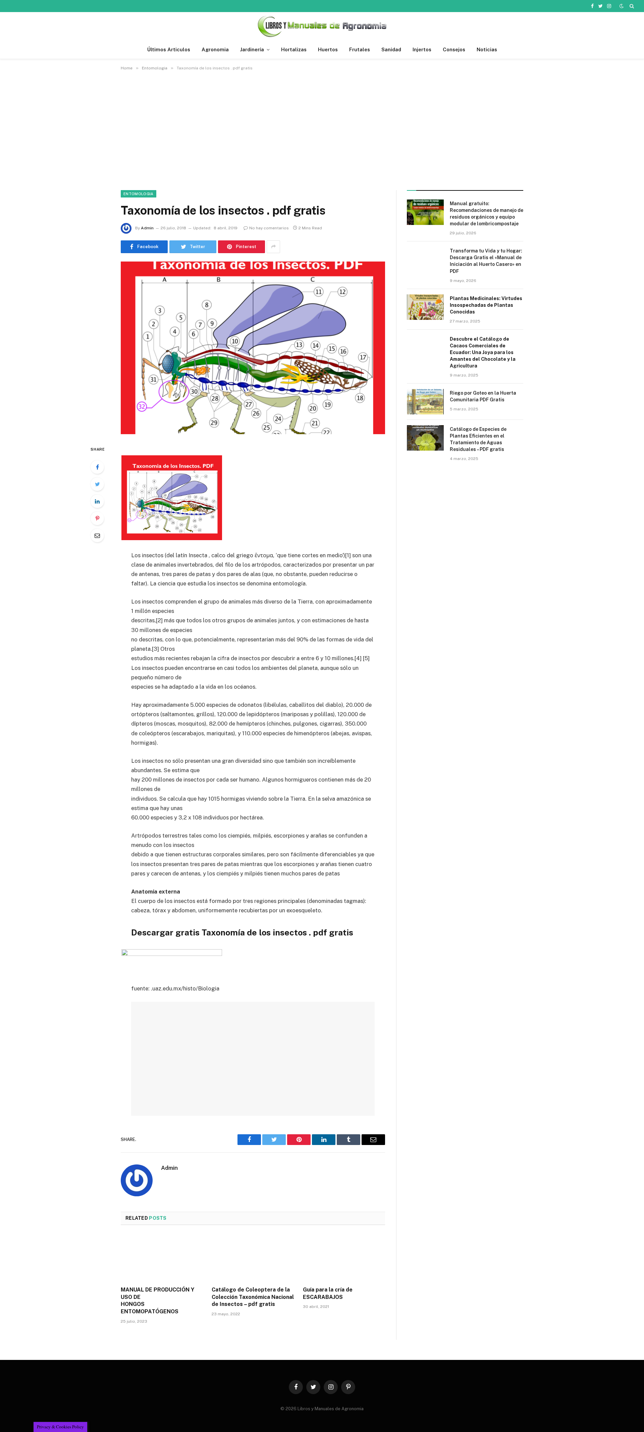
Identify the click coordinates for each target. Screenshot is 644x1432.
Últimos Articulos (168, 49)
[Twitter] (97, 484)
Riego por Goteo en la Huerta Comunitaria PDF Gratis (483, 396)
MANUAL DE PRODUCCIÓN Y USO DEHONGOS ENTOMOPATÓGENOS (157, 1300)
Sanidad (391, 49)
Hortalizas (294, 49)
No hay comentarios (269, 228)
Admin (147, 228)
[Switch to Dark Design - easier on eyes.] (621, 6)
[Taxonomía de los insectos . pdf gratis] (253, 348)
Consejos (454, 49)
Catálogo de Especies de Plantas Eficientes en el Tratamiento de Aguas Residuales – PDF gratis (478, 439)
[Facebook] (97, 467)
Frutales (359, 49)
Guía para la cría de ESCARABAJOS (328, 1293)
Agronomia (215, 49)
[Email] (97, 535)
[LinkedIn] (97, 501)
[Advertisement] (322, 129)
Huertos (328, 49)
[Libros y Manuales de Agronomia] (322, 26)
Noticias (487, 49)
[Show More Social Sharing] (273, 246)
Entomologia (138, 194)
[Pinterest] (97, 518)
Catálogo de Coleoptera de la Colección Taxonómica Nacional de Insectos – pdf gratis (253, 1297)
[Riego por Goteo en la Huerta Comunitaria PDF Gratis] (425, 401)
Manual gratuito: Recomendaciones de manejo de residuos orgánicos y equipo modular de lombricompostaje (486, 213)
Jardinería (252, 49)
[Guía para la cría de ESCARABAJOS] (344, 1258)
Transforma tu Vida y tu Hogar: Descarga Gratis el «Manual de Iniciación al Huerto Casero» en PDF (486, 261)
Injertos (422, 49)
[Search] (631, 6)
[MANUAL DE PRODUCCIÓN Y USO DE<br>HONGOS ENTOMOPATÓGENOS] (162, 1258)
